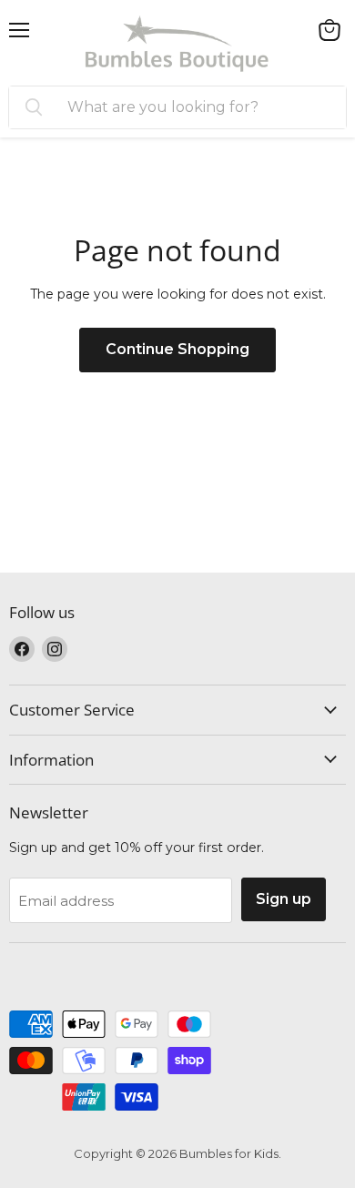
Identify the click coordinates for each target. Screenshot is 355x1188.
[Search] (33, 107)
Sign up (283, 899)
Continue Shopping (177, 349)
